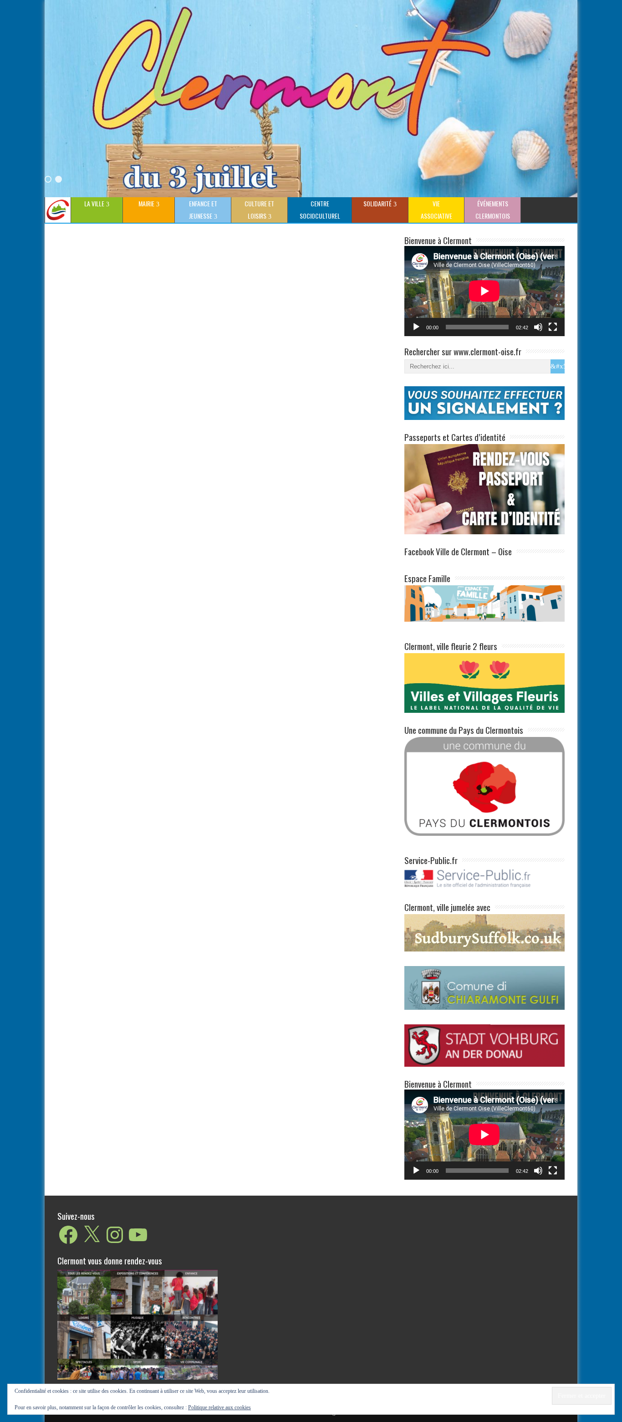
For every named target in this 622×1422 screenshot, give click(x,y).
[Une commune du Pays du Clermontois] (484, 786)
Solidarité (377, 203)
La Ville (94, 203)
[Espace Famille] (484, 603)
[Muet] (538, 327)
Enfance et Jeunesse (203, 209)
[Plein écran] (552, 327)
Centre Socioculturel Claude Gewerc (318, 211)
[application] (484, 291)
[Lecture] (416, 327)
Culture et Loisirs (259, 209)
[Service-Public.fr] (484, 888)
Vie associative (436, 209)
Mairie (146, 203)
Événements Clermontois (492, 209)
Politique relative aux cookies (219, 1407)
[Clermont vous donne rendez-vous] (137, 1324)
